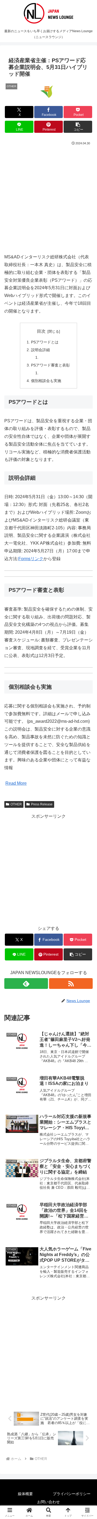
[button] (78, 127)
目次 (41, 331)
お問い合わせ (48, 1502)
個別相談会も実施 (46, 381)
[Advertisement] (48, 197)
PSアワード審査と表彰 (50, 365)
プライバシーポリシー (72, 1494)
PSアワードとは (44, 342)
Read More (16, 783)
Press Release (42, 804)
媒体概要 (25, 1494)
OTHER (16, 804)
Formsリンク (30, 558)
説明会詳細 (40, 350)
